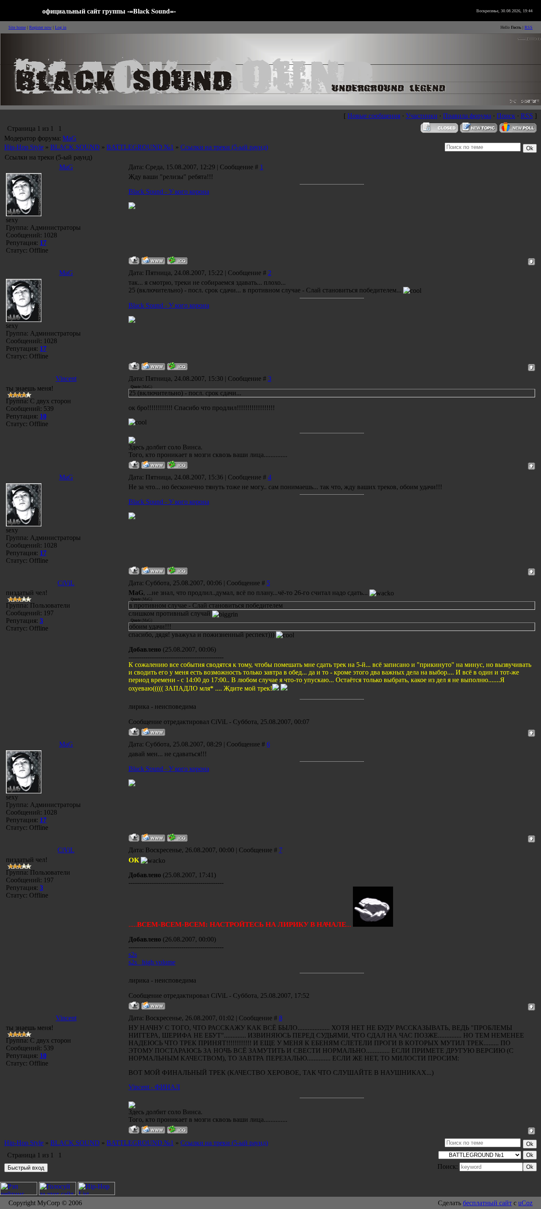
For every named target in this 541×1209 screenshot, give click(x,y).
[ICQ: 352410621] (177, 465)
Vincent (66, 378)
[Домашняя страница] (153, 260)
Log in (60, 27)
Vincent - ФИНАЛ (154, 1087)
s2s (132, 954)
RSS (529, 27)
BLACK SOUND (75, 147)
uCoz (525, 1202)
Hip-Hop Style (24, 147)
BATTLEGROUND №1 (140, 147)
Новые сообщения (373, 115)
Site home (17, 27)
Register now (40, 27)
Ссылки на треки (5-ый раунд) (224, 147)
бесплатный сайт (487, 1202)
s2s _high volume (151, 962)
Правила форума (467, 115)
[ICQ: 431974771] (177, 260)
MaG (70, 138)
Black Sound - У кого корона (168, 191)
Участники (421, 115)
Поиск (506, 115)
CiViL (65, 583)
